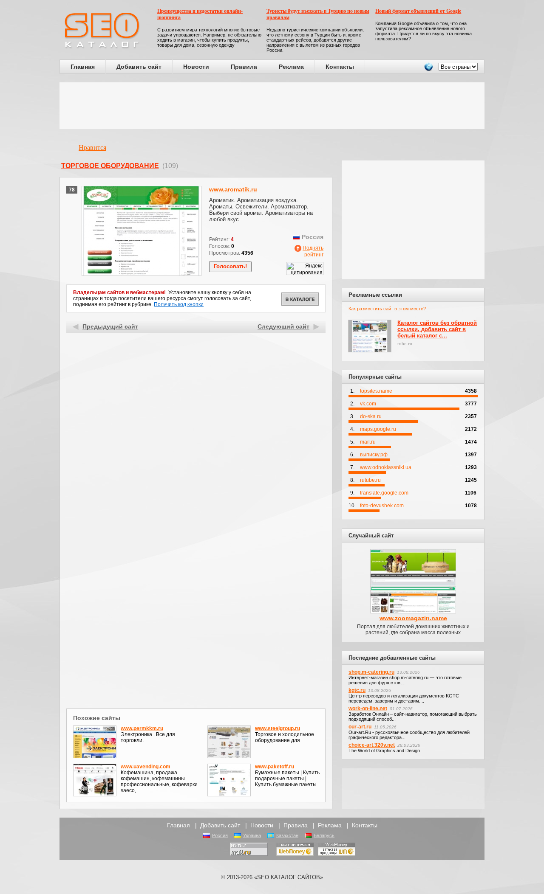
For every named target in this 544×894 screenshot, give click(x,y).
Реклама (291, 66)
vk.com (368, 404)
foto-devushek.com (382, 506)
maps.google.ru (378, 429)
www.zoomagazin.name (413, 618)
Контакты (340, 66)
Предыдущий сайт (110, 326)
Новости (196, 66)
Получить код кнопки (179, 304)
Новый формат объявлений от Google (418, 11)
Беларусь (324, 835)
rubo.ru (404, 343)
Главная (83, 66)
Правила (244, 66)
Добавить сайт (139, 66)
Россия (220, 835)
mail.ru (368, 442)
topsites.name (376, 391)
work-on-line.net (367, 708)
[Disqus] (196, 596)
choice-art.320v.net (371, 745)
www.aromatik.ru (233, 189)
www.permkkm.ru (142, 728)
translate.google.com (384, 493)
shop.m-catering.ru (371, 672)
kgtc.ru (357, 690)
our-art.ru (359, 727)
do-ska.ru (371, 416)
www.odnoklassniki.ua (385, 467)
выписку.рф (374, 455)
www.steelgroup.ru (277, 728)
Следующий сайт (283, 326)
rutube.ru (370, 480)
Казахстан (287, 835)
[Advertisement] (272, 106)
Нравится (92, 147)
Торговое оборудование (110, 165)
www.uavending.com (145, 767)
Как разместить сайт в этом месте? (387, 308)
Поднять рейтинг (313, 251)
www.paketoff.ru (274, 767)
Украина (252, 835)
